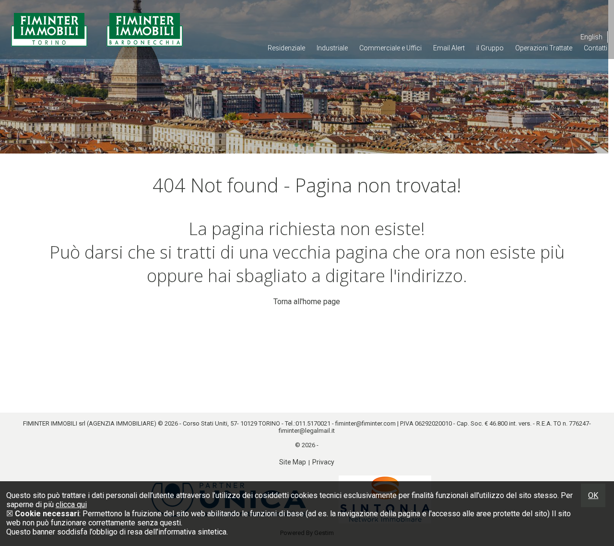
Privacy (323, 462)
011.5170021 (313, 423)
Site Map (292, 462)
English (591, 37)
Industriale (332, 48)
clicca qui (71, 504)
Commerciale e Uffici (390, 48)
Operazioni (543, 48)
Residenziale (286, 48)
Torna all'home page (306, 301)
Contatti (595, 48)
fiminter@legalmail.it (307, 430)
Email (449, 48)
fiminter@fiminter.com (365, 423)
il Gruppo (490, 48)
